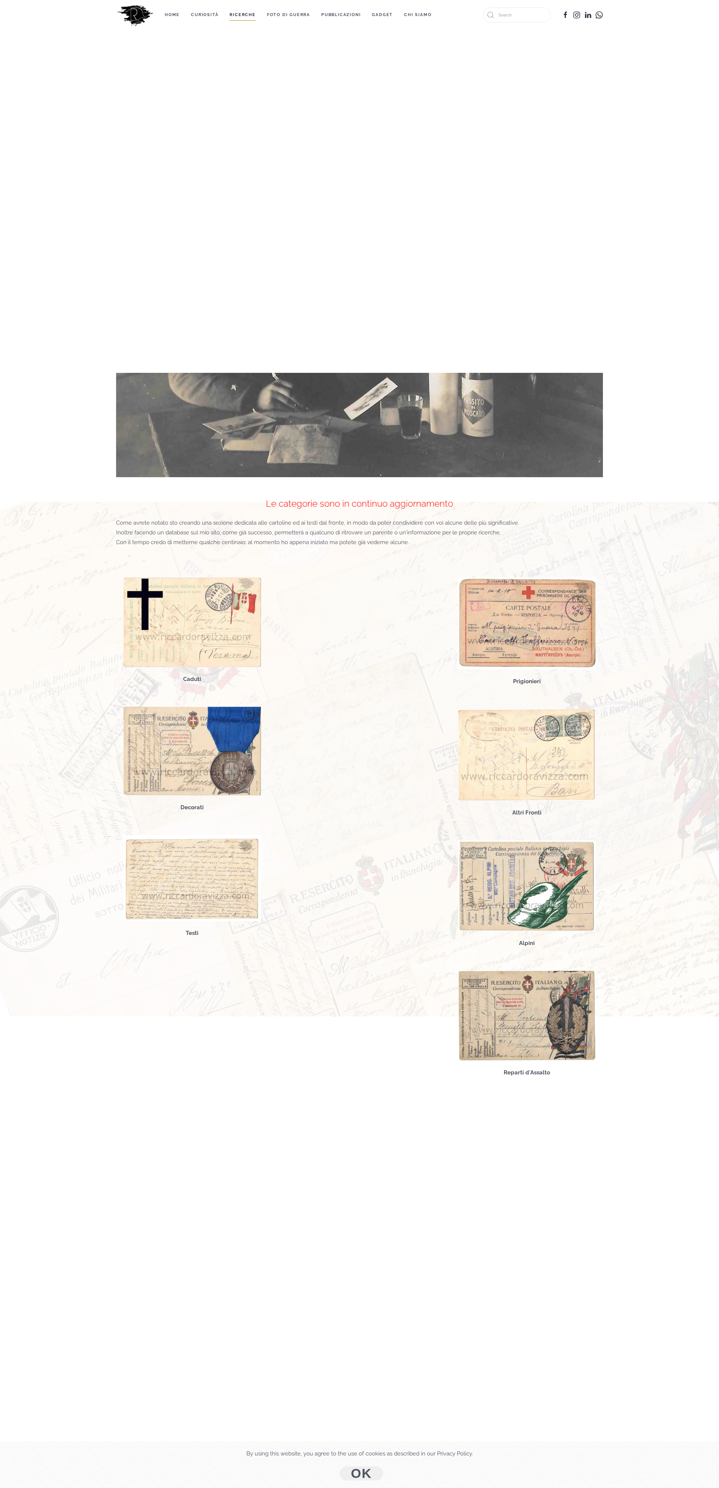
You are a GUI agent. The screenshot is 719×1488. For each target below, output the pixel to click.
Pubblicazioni (341, 14)
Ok (361, 1473)
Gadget (382, 14)
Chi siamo (417, 14)
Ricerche (242, 14)
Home (172, 14)
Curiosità (204, 14)
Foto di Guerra (288, 14)
